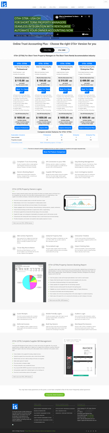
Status (54, 431)
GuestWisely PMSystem (39, 415)
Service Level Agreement (46, 431)
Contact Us (91, 7)
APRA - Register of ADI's (61, 410)
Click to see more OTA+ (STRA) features (22, 223)
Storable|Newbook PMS (39, 422)
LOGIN (105, 1)
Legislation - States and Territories (64, 413)
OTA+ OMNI (43, 7)
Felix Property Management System (42, 413)
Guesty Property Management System (42, 417)
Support (81, 7)
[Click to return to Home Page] (15, 406)
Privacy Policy (28, 431)
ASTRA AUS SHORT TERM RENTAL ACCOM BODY (65, 408)
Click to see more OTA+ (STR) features (58, 300)
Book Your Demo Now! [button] (22, 90)
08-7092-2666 (91, 415)
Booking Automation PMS (39, 410)
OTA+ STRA (52, 7)
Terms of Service (36, 431)
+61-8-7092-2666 (90, 417)
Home (34, 7)
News (73, 7)
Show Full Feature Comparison (54, 152)
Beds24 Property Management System (42, 408)
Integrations (63, 7)
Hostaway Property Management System (43, 420)
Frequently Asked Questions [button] (54, 395)
